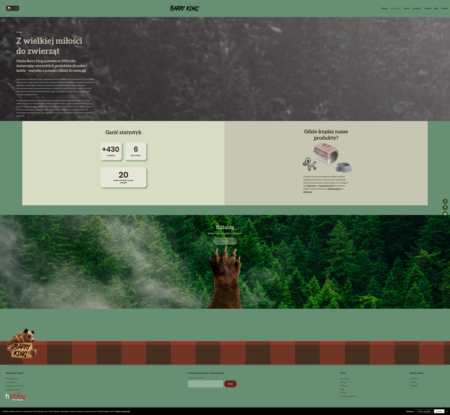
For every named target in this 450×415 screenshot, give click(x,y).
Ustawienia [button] (410, 411)
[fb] (445, 207)
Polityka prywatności (122, 411)
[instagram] (445, 201)
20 (123, 175)
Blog (342, 389)
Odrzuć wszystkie (424, 411)
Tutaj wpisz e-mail (195, 378)
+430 (110, 149)
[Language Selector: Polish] (12, 8)
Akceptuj (439, 411)
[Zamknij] (447, 411)
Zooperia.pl (307, 192)
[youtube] (445, 213)
